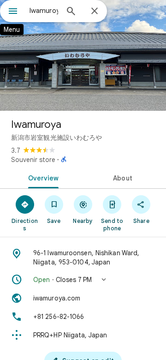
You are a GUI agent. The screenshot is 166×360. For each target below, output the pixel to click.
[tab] (42, 177)
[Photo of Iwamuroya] (83, 55)
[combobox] (44, 10)
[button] (83, 279)
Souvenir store (33, 160)
